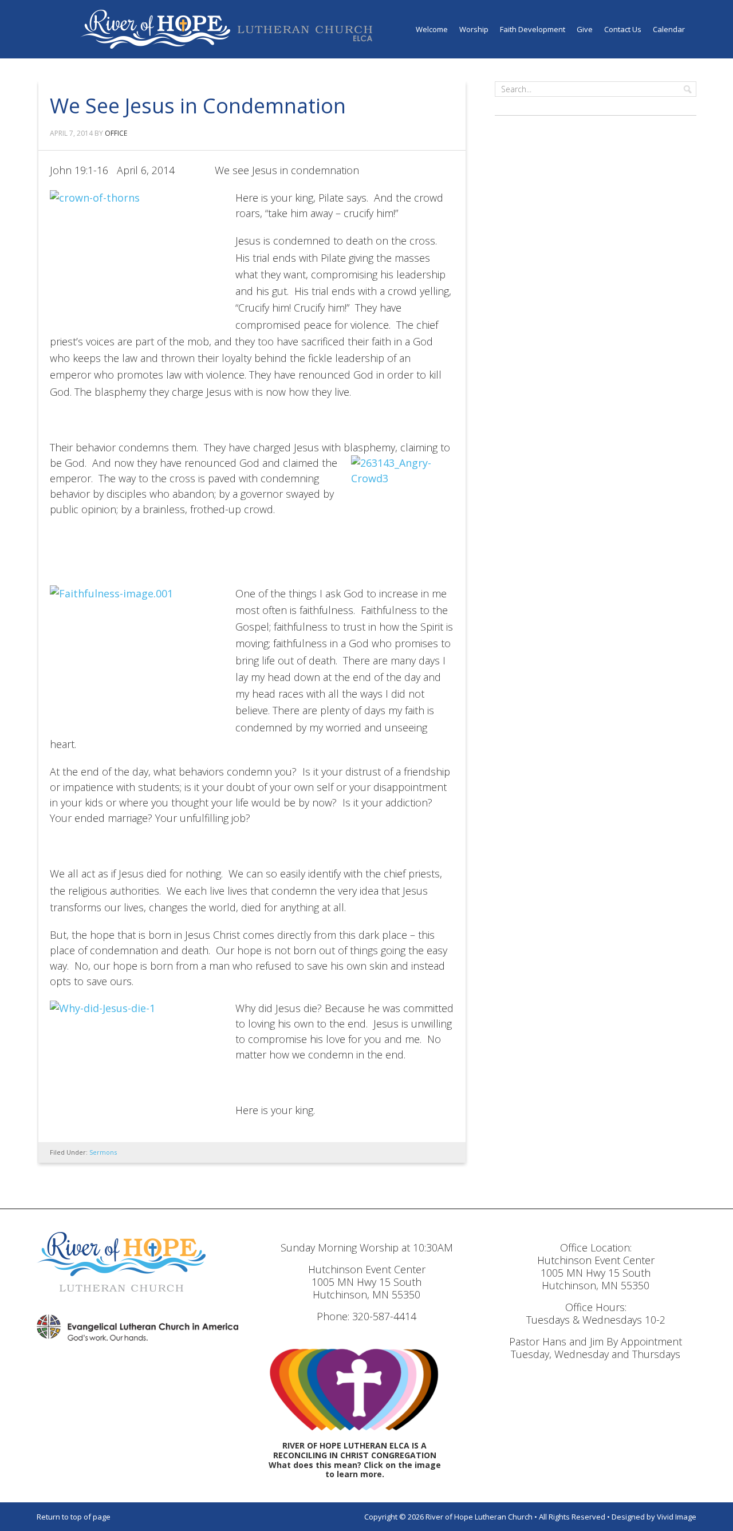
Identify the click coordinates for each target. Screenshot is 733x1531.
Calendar (669, 29)
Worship (473, 29)
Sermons (103, 1152)
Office (116, 133)
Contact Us (622, 29)
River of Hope (226, 29)
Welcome (432, 29)
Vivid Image (676, 1517)
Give (585, 29)
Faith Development (532, 29)
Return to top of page (74, 1517)
